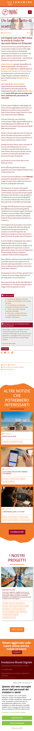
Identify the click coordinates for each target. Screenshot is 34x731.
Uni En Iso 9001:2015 (8, 678)
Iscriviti (17, 652)
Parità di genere (25, 520)
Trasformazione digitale (17, 479)
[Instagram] (26, 2)
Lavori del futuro (8, 369)
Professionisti (23, 517)
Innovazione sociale (16, 442)
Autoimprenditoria (18, 609)
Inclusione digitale (8, 482)
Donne (4, 365)
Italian (10, 4)
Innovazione (7, 609)
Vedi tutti (17, 629)
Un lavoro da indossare (14, 299)
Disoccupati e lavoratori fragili (13, 367)
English (9, 2)
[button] (30, 12)
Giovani (5, 606)
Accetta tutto (17, 718)
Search (31, 2)
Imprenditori (13, 517)
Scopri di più (17, 532)
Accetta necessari (17, 723)
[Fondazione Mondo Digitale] (10, 12)
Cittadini (13, 365)
